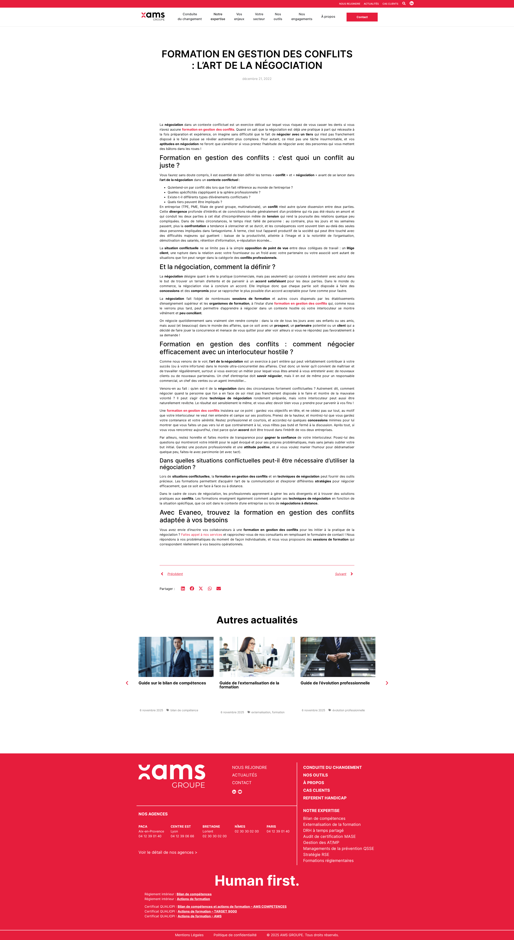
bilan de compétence (184, 710)
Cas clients (390, 3)
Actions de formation (193, 899)
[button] (183, 588)
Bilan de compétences (194, 894)
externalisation (260, 712)
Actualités (371, 3)
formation (278, 712)
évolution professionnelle (348, 710)
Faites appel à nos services (201, 534)
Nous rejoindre (349, 3)
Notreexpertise (218, 16)
